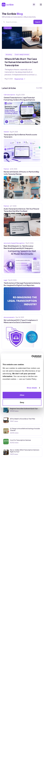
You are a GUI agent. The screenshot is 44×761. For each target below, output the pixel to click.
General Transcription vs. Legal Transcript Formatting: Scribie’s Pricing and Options (19, 98)
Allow (22, 395)
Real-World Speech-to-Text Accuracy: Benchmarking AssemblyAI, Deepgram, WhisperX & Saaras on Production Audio (19, 247)
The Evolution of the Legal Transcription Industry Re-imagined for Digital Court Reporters (22, 284)
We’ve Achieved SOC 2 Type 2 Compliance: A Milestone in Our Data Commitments (21, 321)
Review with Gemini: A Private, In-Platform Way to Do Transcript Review (21, 173)
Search (37, 22)
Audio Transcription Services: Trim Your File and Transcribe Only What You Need (21, 210)
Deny (22, 402)
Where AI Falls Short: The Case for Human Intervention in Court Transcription (21, 62)
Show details (32, 388)
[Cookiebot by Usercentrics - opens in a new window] (31, 356)
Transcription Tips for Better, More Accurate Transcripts (20, 136)
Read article (19, 79)
